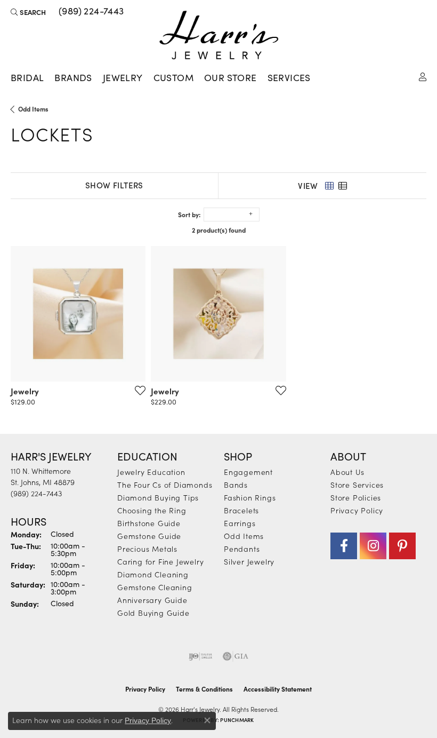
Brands (73, 77)
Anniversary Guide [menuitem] (152, 599)
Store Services (357, 484)
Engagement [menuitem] (248, 471)
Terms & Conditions (204, 689)
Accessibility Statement (278, 689)
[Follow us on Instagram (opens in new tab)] (373, 546)
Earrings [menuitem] (239, 523)
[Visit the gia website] (235, 656)
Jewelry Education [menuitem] (151, 471)
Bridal (27, 77)
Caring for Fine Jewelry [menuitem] (160, 561)
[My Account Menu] (422, 76)
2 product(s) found (219, 230)
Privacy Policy (356, 510)
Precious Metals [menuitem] (147, 548)
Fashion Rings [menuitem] (250, 497)
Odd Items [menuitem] (244, 535)
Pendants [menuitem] (242, 548)
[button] (28, 12)
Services (289, 77)
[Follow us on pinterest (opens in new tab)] (402, 546)
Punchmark (237, 720)
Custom (173, 77)
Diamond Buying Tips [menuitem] (158, 497)
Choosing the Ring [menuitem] (152, 510)
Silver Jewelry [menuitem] (249, 561)
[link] (90, 12)
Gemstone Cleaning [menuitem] (154, 587)
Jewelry (123, 77)
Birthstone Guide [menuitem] (149, 523)
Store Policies (355, 497)
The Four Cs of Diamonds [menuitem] (164, 484)
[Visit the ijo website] (201, 656)
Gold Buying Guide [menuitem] (153, 612)
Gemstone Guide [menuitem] (149, 535)
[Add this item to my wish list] (136, 390)
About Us (347, 471)
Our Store (230, 77)
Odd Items (33, 109)
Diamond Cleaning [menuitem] (153, 574)
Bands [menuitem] (236, 484)
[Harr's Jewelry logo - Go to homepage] (219, 35)
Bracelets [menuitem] (241, 510)
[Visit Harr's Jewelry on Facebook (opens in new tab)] (343, 546)
